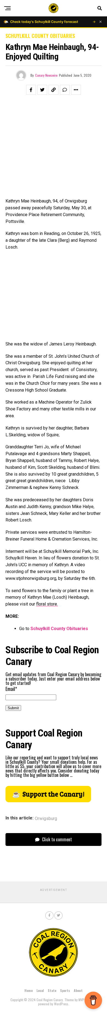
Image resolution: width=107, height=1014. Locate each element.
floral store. (47, 604)
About (78, 990)
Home (28, 990)
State (52, 990)
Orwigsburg (46, 818)
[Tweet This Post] (42, 90)
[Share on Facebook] (31, 90)
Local (40, 990)
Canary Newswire (46, 75)
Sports (65, 990)
